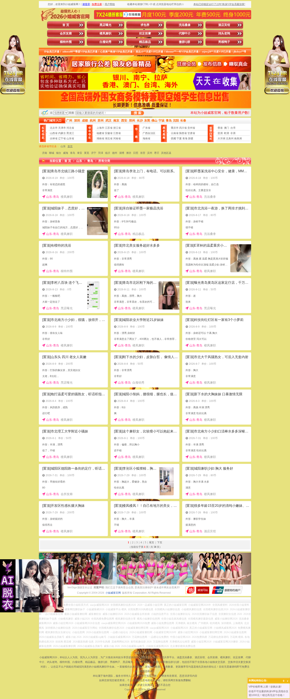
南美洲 (238, 138)
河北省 (70, 127)
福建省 (100, 133)
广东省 (146, 127)
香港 (220, 127)
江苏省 (109, 127)
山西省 (54, 133)
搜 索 (137, 113)
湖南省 (100, 138)
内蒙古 (62, 133)
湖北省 (109, 138)
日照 (135, 152)
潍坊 (128, 152)
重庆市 (175, 127)
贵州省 (191, 127)
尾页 (151, 542)
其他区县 (166, 152)
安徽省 (109, 133)
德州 (114, 152)
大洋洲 (221, 138)
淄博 (121, 152)
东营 (142, 152)
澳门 (226, 127)
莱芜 (86, 152)
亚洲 (220, 133)
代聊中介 (185, 33)
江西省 (117, 133)
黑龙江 (70, 133)
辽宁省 (62, 138)
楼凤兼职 (105, 33)
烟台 (58, 152)
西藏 (173, 138)
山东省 (70, 138)
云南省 (175, 133)
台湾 (232, 127)
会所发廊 (66, 33)
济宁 (93, 152)
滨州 (149, 152)
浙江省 (117, 127)
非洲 (232, 133)
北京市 (54, 127)
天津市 (62, 127)
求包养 (145, 25)
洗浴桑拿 (185, 25)
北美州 (230, 138)
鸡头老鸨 (224, 33)
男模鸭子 (224, 42)
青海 (184, 138)
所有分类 (104, 160)
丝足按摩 (145, 33)
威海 (65, 152)
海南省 (146, 138)
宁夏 (179, 138)
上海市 (100, 127)
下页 (159, 542)
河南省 (117, 138)
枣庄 (156, 152)
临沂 (107, 152)
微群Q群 (184, 42)
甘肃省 (191, 133)
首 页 (65, 25)
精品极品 (145, 42)
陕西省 (183, 133)
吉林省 (54, 138)
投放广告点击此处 (145, 652)
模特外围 (66, 42)
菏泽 (100, 152)
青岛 (72, 152)
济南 (44, 152)
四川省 (183, 127)
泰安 (79, 152)
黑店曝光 (105, 25)
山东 (63, 146)
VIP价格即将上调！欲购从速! (265, 686)
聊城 (51, 152)
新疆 (190, 138)
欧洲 (226, 133)
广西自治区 (149, 133)
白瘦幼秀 (105, 42)
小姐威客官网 (113, 592)
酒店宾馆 (224, 25)
